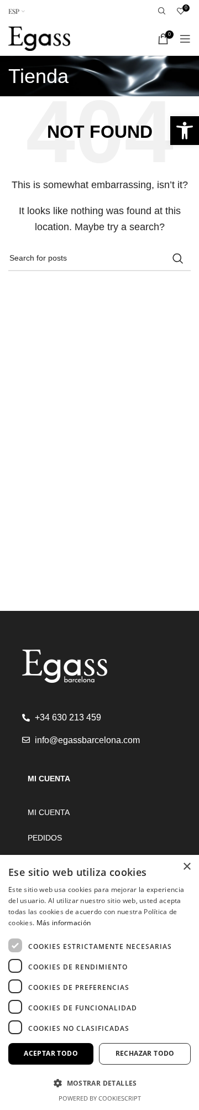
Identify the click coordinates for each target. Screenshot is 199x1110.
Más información (63, 922)
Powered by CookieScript (100, 1098)
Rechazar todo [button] (145, 1053)
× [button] (186, 867)
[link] (184, 130)
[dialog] (99, 982)
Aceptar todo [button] (51, 1053)
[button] (99, 1083)
